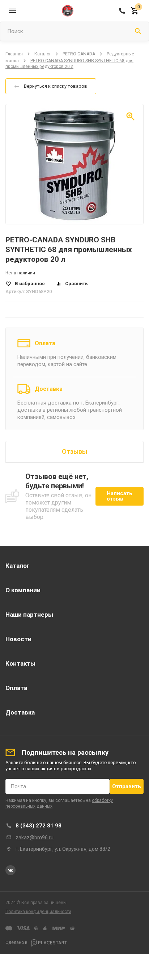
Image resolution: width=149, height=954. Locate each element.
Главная (14, 53)
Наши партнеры (29, 614)
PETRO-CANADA (79, 53)
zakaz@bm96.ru (35, 837)
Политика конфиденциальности (38, 911)
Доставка (49, 388)
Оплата (45, 343)
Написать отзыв (119, 496)
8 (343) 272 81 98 (38, 825)
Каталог (42, 53)
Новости (18, 639)
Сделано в (17, 942)
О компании (23, 590)
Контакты (20, 663)
